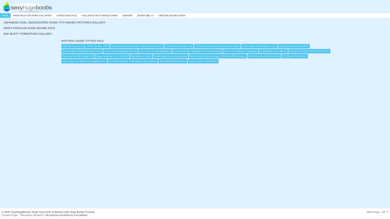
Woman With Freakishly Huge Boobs (82, 51)
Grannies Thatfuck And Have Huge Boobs (217, 46)
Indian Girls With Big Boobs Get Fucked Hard (197, 51)
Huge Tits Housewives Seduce (120, 51)
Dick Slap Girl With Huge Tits (78, 56)
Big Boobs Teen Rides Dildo (294, 46)
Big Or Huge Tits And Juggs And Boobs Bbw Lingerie (218, 56)
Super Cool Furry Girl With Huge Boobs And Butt (137, 46)
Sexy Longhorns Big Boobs (203, 61)
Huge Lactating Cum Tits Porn (112, 56)
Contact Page (10, 215)
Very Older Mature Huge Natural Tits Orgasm (133, 61)
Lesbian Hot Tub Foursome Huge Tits (309, 51)
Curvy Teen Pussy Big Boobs (155, 51)
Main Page (373, 212)
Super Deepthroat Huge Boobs (170, 56)
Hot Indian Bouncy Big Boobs (264, 56)
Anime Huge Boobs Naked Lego (259, 46)
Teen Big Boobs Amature (173, 61)
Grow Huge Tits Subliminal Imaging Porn (84, 61)
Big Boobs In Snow (141, 56)
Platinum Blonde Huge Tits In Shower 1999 (85, 46)
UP (384, 212)
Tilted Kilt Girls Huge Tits (179, 46)
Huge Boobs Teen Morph (273, 51)
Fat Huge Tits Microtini (295, 56)
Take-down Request (31, 215)
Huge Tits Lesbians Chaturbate (240, 51)
